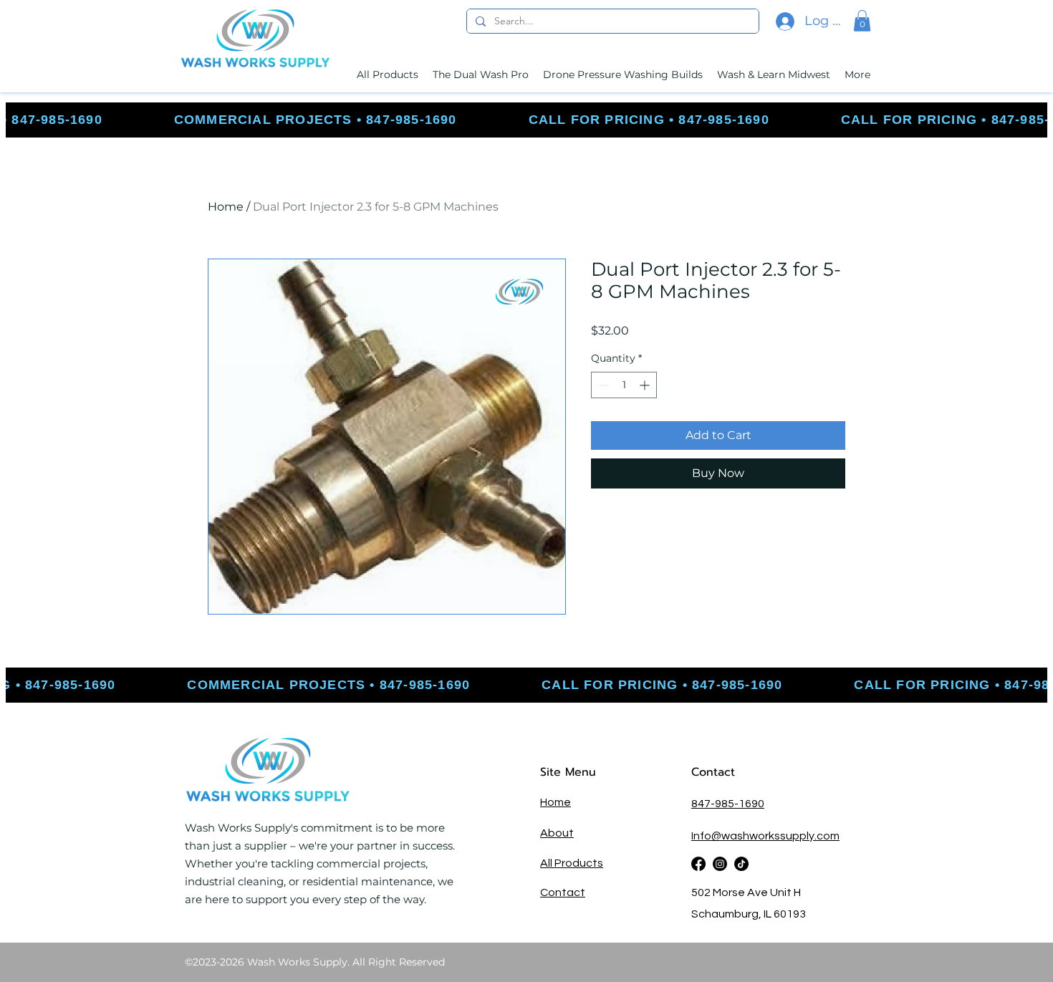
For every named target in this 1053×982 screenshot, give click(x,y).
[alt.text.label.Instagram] (720, 864)
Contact (715, 772)
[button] (862, 21)
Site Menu (568, 772)
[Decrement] (602, 385)
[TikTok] (741, 864)
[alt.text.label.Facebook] (698, 864)
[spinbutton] (624, 385)
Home (226, 206)
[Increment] (646, 385)
